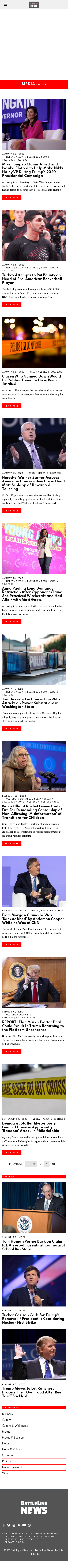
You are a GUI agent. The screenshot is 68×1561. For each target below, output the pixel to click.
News (44, 267)
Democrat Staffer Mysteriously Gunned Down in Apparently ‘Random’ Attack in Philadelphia (30, 1127)
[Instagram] (14, 1525)
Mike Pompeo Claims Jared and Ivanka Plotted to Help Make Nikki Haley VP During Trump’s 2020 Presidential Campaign (32, 170)
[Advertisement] (34, 45)
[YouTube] (24, 1525)
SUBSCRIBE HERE (14, 1539)
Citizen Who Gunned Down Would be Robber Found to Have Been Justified (31, 380)
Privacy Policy (14, 1542)
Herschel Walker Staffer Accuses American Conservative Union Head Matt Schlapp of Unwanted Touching (33, 483)
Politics (21, 159)
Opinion (7, 1455)
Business (7, 1414)
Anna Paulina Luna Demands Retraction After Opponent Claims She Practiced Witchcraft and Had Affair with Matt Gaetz (32, 594)
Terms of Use (35, 1539)
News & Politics (26, 801)
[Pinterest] (19, 1525)
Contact (50, 1536)
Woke (56, 801)
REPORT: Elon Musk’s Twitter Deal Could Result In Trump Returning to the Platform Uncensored (33, 1026)
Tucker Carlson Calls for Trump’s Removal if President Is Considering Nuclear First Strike (33, 1319)
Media (9, 156)
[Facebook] (4, 1525)
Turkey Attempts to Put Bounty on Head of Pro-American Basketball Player (32, 279)
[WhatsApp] (29, 1525)
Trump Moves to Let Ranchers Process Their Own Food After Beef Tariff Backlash (32, 1392)
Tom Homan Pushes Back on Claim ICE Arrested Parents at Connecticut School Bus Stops (33, 1245)
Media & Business (27, 156)
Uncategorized (12, 1467)
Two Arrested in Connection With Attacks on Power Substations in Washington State (31, 703)
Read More (12, 197)
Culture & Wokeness (18, 798)
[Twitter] (8, 1525)
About (5, 1533)
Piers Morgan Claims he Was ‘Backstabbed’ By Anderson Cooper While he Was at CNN (33, 919)
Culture (11, 1014)
